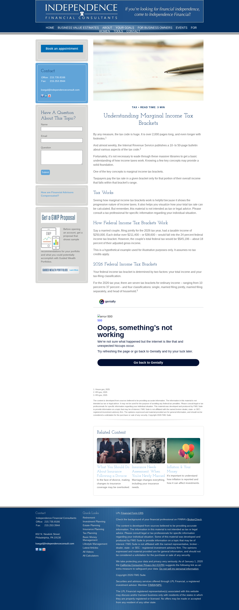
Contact (133, 31)
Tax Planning (90, 533)
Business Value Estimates (78, 27)
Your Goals (125, 27)
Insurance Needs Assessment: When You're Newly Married (148, 471)
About (107, 27)
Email (44, 136)
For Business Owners (155, 27)
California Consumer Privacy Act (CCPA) (142, 565)
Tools (118, 31)
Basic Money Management (90, 538)
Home (50, 27)
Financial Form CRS (132, 513)
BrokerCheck (194, 519)
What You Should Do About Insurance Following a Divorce (113, 471)
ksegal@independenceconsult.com (60, 89)
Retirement (89, 517)
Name (44, 124)
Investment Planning (94, 521)
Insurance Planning (93, 529)
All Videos (88, 551)
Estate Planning (91, 525)
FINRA (151, 585)
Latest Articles (90, 547)
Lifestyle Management (95, 543)
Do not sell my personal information (179, 568)
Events (181, 27)
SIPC (159, 585)
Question (46, 147)
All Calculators (91, 555)
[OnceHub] (62, 51)
